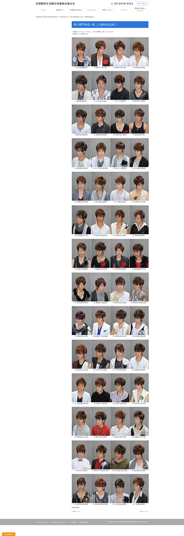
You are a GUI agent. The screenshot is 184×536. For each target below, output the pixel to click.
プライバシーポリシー (58, 522)
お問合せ (144, 3)
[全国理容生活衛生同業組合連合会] (55, 3)
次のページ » (144, 511)
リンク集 (72, 522)
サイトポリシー (42, 522)
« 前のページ (76, 511)
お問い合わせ (84, 522)
